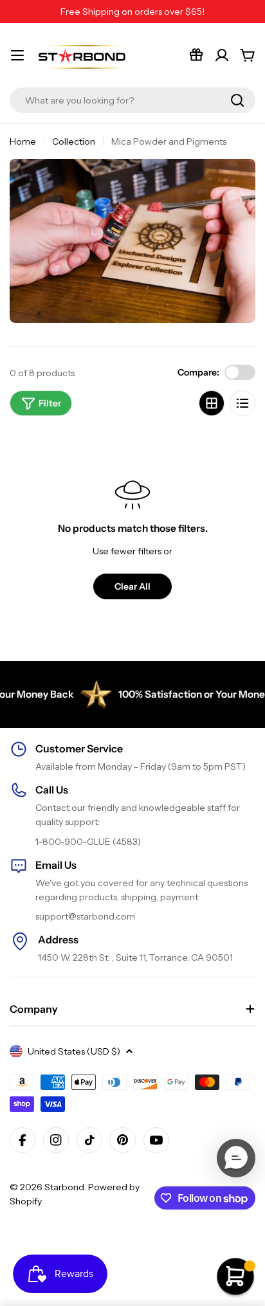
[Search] (237, 100)
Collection (73, 141)
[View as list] (242, 403)
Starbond (64, 1187)
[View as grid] (211, 403)
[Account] (222, 55)
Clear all (132, 586)
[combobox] (132, 100)
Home (23, 141)
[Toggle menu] (17, 55)
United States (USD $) (74, 1051)
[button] (236, 1158)
